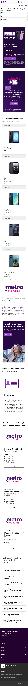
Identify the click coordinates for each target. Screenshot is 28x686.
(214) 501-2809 (9, 541)
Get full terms (8, 64)
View (14, 466)
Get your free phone (10, 58)
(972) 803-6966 (9, 458)
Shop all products (14, 279)
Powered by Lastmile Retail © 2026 (14, 683)
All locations (6, 23)
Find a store (14, 103)
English (22, 5)
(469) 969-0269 (9, 499)
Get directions (8, 334)
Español (25, 5)
